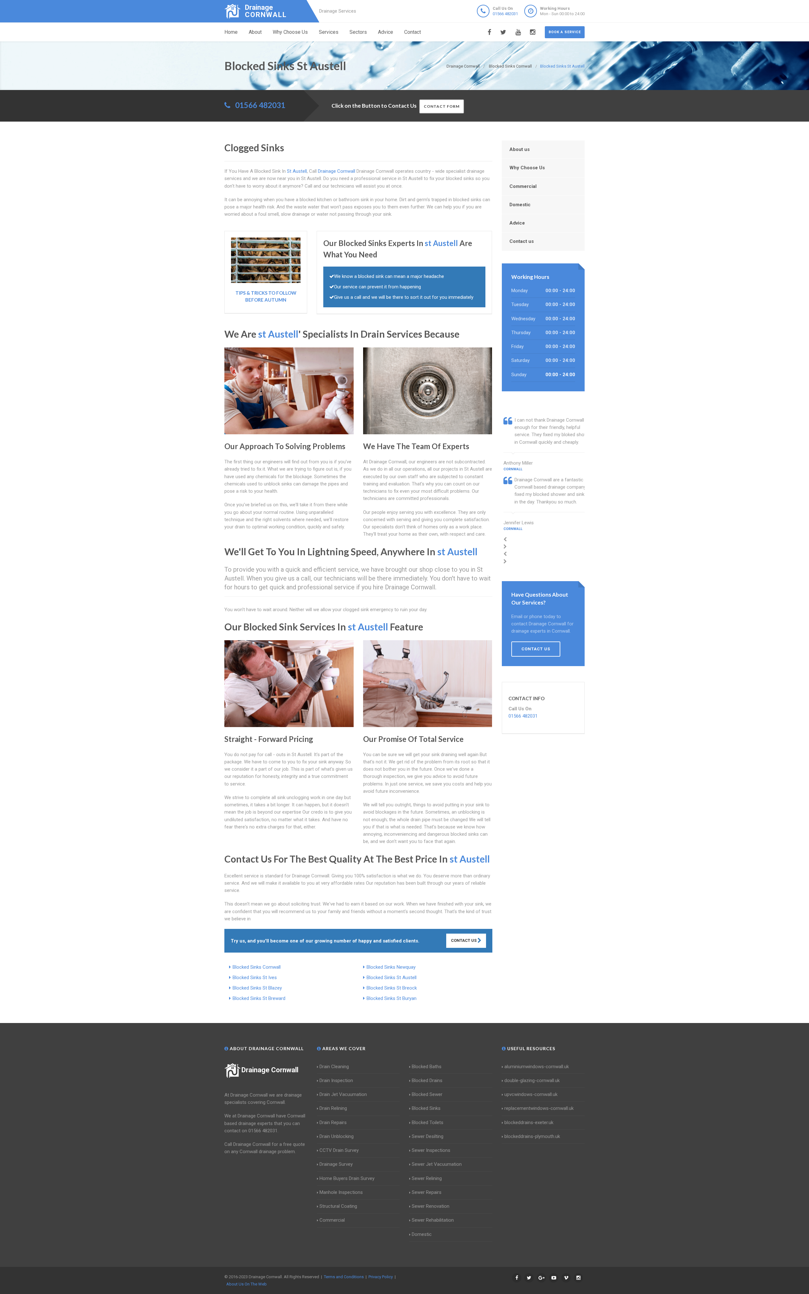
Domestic (520, 205)
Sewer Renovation (430, 1206)
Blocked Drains (427, 1080)
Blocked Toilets (427, 1122)
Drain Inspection (336, 1080)
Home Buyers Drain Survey (346, 1178)
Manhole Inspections (341, 1192)
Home (231, 32)
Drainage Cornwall (269, 1070)
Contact (412, 32)
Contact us (521, 241)
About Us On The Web (246, 1284)
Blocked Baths (426, 1066)
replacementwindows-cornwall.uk (539, 1108)
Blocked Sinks (426, 1108)
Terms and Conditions (344, 1276)
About (255, 32)
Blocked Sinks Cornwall (257, 967)
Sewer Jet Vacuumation (437, 1164)
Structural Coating (338, 1206)
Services (328, 32)
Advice (385, 32)
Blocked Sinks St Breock (392, 988)
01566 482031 (505, 13)
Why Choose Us (290, 32)
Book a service (565, 32)
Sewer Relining (427, 1178)
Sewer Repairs (426, 1192)
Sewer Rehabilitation (433, 1220)
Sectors (358, 32)
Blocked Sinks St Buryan (392, 998)
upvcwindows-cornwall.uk (530, 1094)
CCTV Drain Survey (339, 1150)
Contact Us (464, 940)
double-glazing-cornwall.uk (532, 1080)
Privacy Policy (380, 1276)
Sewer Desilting (427, 1136)
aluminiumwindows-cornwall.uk (536, 1066)
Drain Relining (333, 1108)
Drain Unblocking (336, 1136)
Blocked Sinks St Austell (392, 977)
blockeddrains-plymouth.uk (532, 1136)
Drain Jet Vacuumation (343, 1094)
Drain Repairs (333, 1122)
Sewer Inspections (431, 1150)
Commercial (523, 186)
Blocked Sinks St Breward (259, 998)
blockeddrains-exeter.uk (528, 1122)
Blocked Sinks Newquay (391, 967)
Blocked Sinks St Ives (255, 977)
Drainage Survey (336, 1164)
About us (519, 149)
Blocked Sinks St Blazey (257, 988)
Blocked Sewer (427, 1094)
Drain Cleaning (334, 1066)
